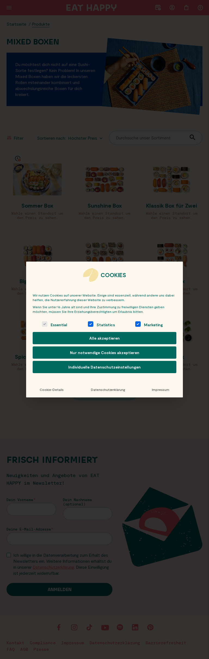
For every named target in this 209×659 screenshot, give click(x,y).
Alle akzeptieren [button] (104, 338)
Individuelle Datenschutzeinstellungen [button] (104, 367)
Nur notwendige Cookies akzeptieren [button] (104, 352)
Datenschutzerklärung (108, 389)
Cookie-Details (52, 389)
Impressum (160, 389)
